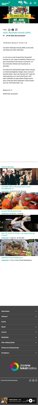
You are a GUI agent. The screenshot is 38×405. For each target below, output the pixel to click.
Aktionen (4, 316)
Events (3, 322)
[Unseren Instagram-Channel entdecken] (36, 380)
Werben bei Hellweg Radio (10, 348)
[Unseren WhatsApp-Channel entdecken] (30, 380)
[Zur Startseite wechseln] (5, 3)
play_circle (30, 400)
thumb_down (27, 401)
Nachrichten (5, 311)
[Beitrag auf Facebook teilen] (13, 30)
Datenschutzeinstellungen (9, 380)
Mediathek (5, 337)
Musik (3, 327)
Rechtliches (5, 353)
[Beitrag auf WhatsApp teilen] (9, 30)
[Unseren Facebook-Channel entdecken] (33, 380)
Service (3, 332)
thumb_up (34, 401)
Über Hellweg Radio (8, 342)
